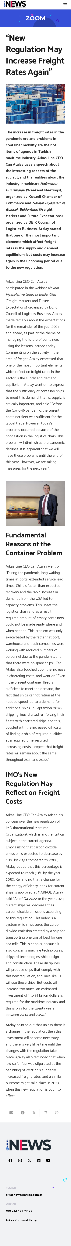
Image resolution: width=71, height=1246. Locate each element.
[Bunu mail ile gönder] (11, 1113)
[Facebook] (10, 1160)
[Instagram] (20, 1160)
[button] (65, 5)
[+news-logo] (15, 5)
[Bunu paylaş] (22, 1113)
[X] (29, 1160)
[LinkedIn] (39, 1160)
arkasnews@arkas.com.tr (24, 1195)
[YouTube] (48, 1160)
